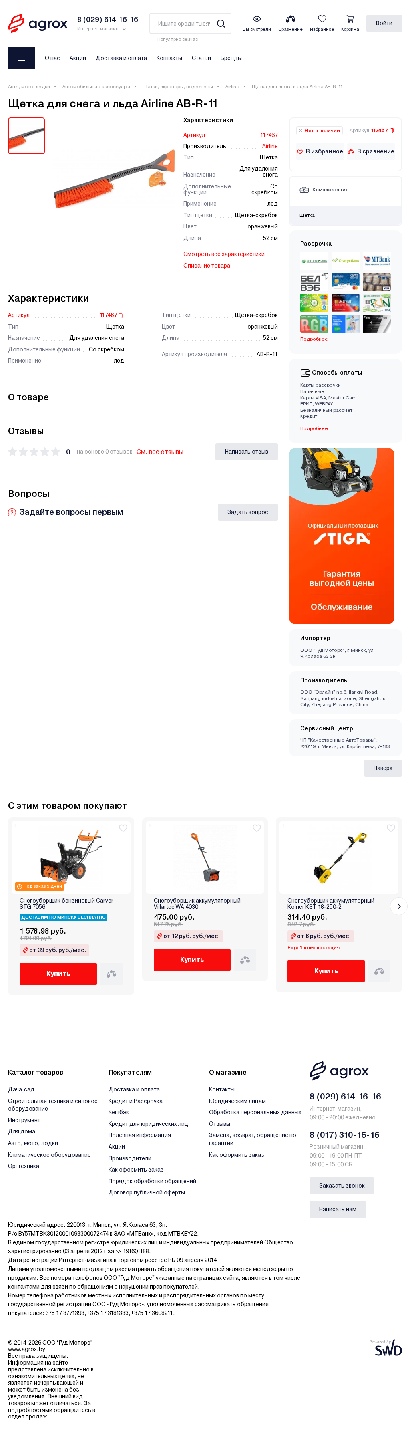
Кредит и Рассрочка (136, 1101)
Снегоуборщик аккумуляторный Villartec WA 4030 (197, 904)
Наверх (383, 768)
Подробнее (314, 428)
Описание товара (206, 265)
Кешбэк (119, 1112)
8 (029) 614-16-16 (345, 1096)
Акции (78, 58)
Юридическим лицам (237, 1101)
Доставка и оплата (121, 58)
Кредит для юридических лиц (148, 1124)
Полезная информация (140, 1135)
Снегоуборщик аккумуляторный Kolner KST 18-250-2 (330, 904)
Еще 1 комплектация (313, 947)
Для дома (21, 1131)
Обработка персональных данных (255, 1112)
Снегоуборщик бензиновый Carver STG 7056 (66, 904)
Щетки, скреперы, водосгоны (178, 86)
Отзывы (219, 1124)
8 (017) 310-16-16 (345, 1135)
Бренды (231, 58)
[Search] (220, 23)
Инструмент (24, 1120)
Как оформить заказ (136, 1169)
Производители (130, 1158)
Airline (232, 86)
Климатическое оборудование (49, 1155)
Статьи (201, 58)
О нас (52, 58)
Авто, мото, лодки (29, 86)
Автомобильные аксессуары (96, 86)
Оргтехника (23, 1166)
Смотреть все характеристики (224, 254)
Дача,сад (21, 1089)
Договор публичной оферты (147, 1192)
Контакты (169, 58)
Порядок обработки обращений (152, 1181)
